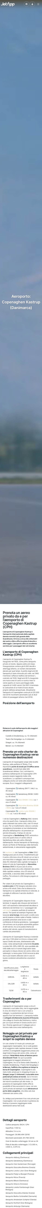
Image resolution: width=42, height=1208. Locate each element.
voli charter (7, 910)
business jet (10, 852)
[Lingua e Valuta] (26, 4)
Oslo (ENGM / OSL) (25, 800)
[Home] (8, 4)
